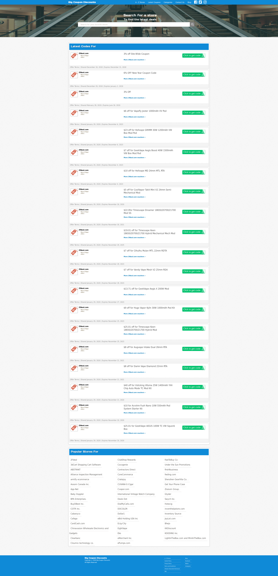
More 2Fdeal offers (84, 56)
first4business (171, 469)
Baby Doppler (77, 494)
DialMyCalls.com (126, 504)
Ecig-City (122, 523)
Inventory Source (173, 513)
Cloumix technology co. (82, 543)
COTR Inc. (75, 508)
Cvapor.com (123, 489)
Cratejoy (122, 479)
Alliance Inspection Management (86, 474)
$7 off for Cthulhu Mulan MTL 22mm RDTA (145, 250)
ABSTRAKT (75, 469)
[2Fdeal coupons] (74, 55)
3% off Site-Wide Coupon (136, 53)
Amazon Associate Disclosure (172, 568)
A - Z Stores (140, 2)
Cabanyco (75, 513)
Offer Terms (74, 67)
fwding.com (170, 474)
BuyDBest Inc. (77, 504)
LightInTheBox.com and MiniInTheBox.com (185, 538)
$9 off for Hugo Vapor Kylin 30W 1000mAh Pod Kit (149, 307)
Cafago (74, 518)
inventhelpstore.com (175, 508)
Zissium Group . (172, 489)
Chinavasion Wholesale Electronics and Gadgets (88, 531)
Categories (168, 2)
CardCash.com (78, 523)
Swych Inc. (170, 499)
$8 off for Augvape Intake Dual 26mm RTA (145, 347)
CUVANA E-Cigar (125, 484)
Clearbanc (75, 538)
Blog (189, 2)
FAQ (165, 571)
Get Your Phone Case (175, 484)
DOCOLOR (122, 508)
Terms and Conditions (170, 566)
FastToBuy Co (171, 459)
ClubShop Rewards (127, 459)
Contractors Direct (126, 469)
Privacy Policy (168, 563)
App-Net (74, 489)
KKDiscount (170, 528)
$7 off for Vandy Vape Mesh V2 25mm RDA (146, 269)
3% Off (127, 92)
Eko (119, 533)
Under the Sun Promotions (177, 464)
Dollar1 (121, 513)
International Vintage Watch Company (136, 494)
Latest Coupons (154, 2)
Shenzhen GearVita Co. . (176, 479)
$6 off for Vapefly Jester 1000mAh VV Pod (145, 111)
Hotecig (168, 504)
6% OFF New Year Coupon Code (140, 72)
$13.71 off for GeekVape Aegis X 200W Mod (146, 288)
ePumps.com (124, 543)
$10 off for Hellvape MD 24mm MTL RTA (144, 170)
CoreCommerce (125, 474)
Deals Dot (122, 499)
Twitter (187, 563)
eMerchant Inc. (125, 538)
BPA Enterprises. (78, 499)
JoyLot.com (170, 518)
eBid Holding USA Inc (128, 518)
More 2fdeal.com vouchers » (135, 60)
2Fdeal (74, 459)
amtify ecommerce (80, 479)
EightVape (122, 528)
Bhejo (167, 523)
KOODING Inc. (171, 533)
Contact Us (180, 2)
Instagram (188, 566)
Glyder (168, 494)
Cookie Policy (168, 561)
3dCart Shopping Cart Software (86, 464)
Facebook (187, 561)
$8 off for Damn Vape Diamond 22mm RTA (145, 366)
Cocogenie (123, 464)
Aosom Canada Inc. (80, 484)
